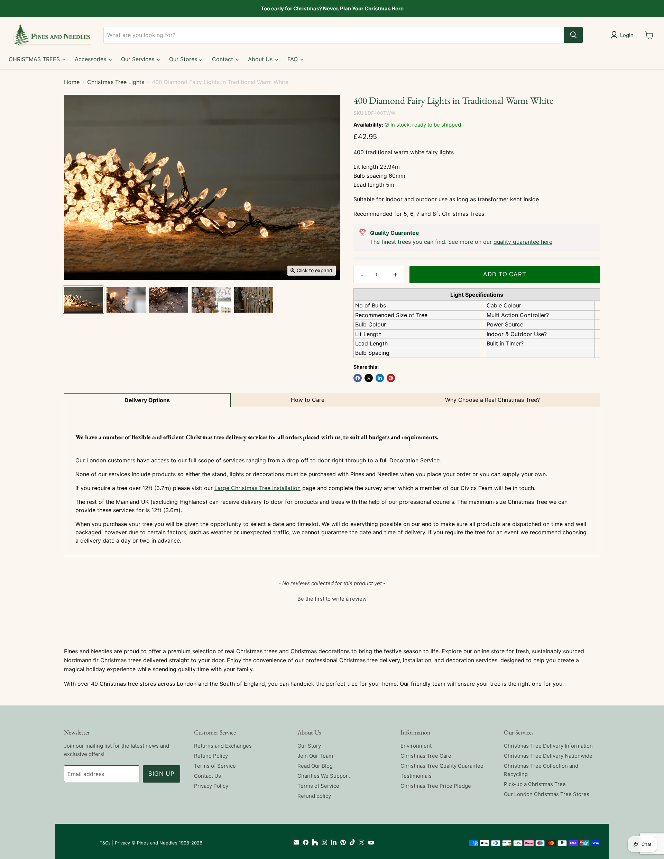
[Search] (573, 35)
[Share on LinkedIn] (380, 378)
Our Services (138, 59)
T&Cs (105, 843)
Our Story (309, 745)
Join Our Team (315, 755)
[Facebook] (304, 842)
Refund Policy (211, 755)
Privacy (122, 843)
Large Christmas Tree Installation (257, 487)
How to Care (307, 399)
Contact (223, 59)
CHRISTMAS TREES (35, 59)
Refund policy (314, 796)
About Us (261, 59)
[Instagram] (323, 842)
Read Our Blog (315, 766)
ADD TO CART (504, 274)
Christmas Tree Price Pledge (435, 786)
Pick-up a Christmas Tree (535, 784)
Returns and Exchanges (223, 745)
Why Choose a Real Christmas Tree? (492, 399)
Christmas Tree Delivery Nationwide (548, 755)
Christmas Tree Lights (115, 82)
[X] (360, 842)
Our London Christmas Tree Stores (546, 794)
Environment (416, 745)
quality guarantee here (523, 241)
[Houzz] (313, 842)
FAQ (293, 59)
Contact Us (207, 776)
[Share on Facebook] (357, 378)
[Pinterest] (341, 842)
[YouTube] (369, 842)
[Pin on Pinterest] (391, 378)
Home (72, 82)
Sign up (161, 773)
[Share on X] (369, 378)
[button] (332, 597)
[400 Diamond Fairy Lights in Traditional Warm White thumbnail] (126, 299)
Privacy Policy (211, 786)
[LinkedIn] (332, 842)
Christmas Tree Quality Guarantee (441, 766)
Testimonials (416, 776)
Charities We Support (323, 776)
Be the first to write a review (332, 598)
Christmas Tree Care (425, 755)
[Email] (295, 842)
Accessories (91, 59)
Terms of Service (215, 766)
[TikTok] (351, 842)
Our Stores (184, 59)
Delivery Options (147, 400)
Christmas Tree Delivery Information (548, 745)
